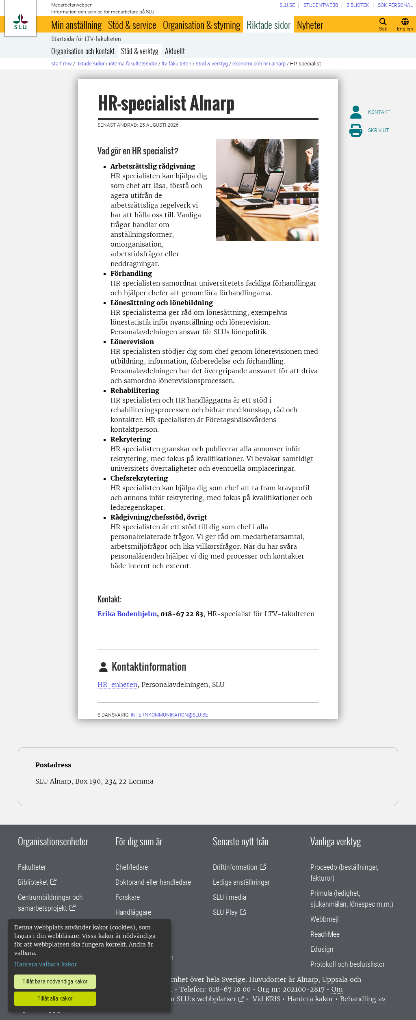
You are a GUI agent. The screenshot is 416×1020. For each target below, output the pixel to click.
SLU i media (229, 897)
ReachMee (325, 934)
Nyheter (310, 24)
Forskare (127, 897)
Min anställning (76, 24)
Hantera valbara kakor (45, 964)
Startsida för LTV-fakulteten (86, 39)
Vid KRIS (266, 999)
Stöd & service (132, 24)
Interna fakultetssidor (133, 64)
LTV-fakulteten (176, 64)
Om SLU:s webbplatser (199, 999)
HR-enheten (117, 684)
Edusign (322, 949)
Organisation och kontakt (83, 50)
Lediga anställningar (241, 882)
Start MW (61, 64)
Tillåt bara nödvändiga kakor (55, 981)
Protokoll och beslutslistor (347, 964)
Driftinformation (235, 867)
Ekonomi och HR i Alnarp (259, 64)
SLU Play (225, 912)
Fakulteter (32, 867)
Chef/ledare (131, 867)
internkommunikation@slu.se (169, 715)
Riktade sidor (268, 24)
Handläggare (133, 912)
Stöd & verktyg (139, 50)
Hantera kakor (310, 999)
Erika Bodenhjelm (127, 614)
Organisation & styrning (201, 24)
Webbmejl (324, 919)
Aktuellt (175, 50)
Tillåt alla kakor (55, 998)
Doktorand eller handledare (153, 882)
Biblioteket (33, 882)
